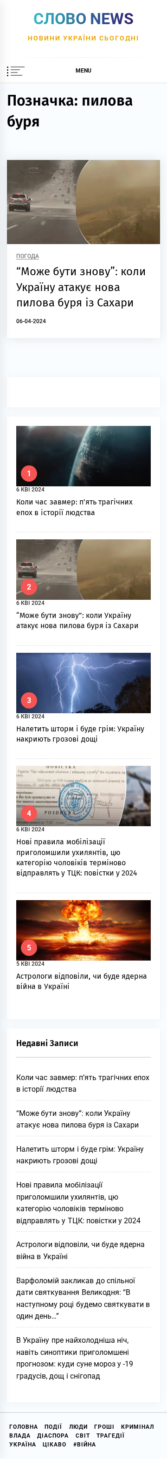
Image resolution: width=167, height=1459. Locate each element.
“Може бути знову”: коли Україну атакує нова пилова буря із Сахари (81, 287)
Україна (22, 1444)
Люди (78, 1427)
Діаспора (53, 1435)
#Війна (84, 1444)
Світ (83, 1435)
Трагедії (110, 1435)
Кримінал (137, 1427)
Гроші (104, 1427)
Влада (20, 1435)
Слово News (83, 18)
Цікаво (54, 1444)
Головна (23, 1427)
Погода (27, 256)
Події (53, 1427)
